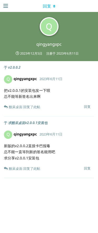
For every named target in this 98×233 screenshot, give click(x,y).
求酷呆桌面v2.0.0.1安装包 (28, 122)
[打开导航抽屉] (5, 6)
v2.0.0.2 (14, 67)
